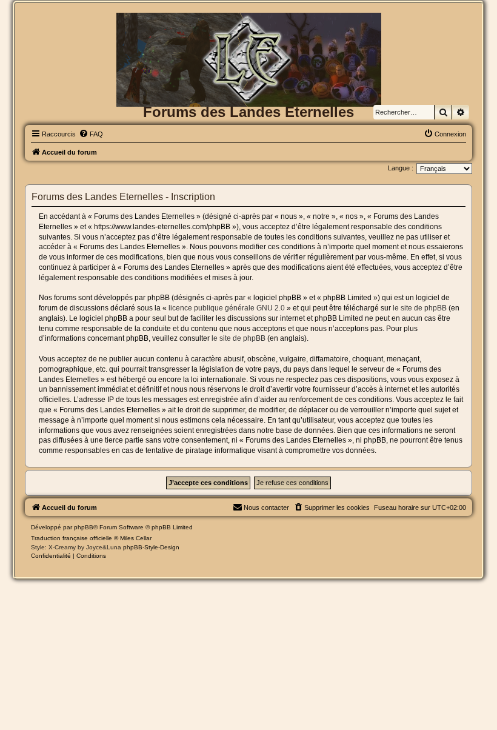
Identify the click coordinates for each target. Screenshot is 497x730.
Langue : (400, 168)
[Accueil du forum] (248, 32)
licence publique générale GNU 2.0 (226, 308)
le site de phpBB (420, 308)
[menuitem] (91, 134)
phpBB (83, 527)
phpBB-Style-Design (151, 547)
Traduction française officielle (71, 538)
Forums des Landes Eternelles (248, 112)
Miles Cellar (136, 538)
